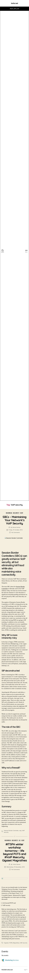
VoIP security (23, 943)
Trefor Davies (16, 864)
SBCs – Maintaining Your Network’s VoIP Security (14, 520)
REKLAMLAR (14, 9)
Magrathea (16, 943)
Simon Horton (16, 527)
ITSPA (10, 943)
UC (20, 840)
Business (9, 513)
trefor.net (14, 3)
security (16, 513)
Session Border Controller (11, 830)
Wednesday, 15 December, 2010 (16, 867)
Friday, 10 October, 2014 (16, 530)
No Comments (16, 532)
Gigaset (6, 943)
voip (21, 513)
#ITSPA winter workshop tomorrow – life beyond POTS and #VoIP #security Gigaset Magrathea (14, 852)
